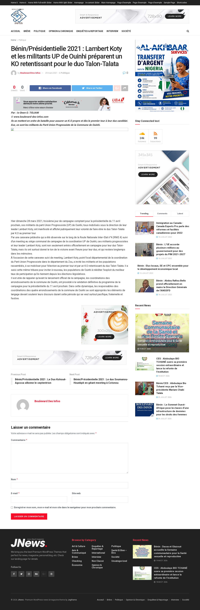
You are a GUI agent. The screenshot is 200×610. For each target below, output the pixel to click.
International (98, 553)
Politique (39, 31)
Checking (77, 561)
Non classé (98, 561)
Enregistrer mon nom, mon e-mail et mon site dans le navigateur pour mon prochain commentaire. (65, 507)
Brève (27, 31)
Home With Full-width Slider (40, 3)
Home (13, 40)
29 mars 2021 (51, 73)
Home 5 (14, 3)
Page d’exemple (124, 3)
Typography (16, 8)
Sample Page (169, 3)
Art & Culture (78, 546)
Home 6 (23, 3)
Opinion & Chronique (61, 31)
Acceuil (15, 31)
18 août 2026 (163, 376)
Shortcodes (182, 3)
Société (126, 31)
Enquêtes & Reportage (89, 31)
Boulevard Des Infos (30, 73)
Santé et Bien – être (119, 551)
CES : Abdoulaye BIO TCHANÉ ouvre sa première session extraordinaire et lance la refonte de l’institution (171, 365)
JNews (21, 600)
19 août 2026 (145, 349)
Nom (14, 479)
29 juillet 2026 (164, 397)
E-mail (15, 493)
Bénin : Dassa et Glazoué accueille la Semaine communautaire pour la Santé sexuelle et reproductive (160, 340)
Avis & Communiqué (79, 551)
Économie (77, 565)
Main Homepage (108, 3)
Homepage (79, 3)
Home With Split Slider (62, 3)
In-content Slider (92, 3)
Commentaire (19, 440)
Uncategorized (119, 561)
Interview (112, 31)
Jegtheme (72, 600)
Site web (76, 493)
